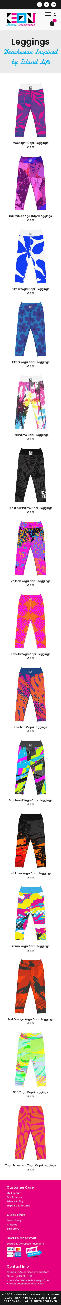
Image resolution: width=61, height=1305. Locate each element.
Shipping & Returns (18, 1205)
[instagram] (39, 4)
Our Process (14, 1197)
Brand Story (14, 1220)
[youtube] (53, 4)
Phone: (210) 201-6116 (20, 1276)
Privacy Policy (15, 1201)
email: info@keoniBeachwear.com (28, 1272)
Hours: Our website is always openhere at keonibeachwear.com (28, 1282)
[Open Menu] (48, 14)
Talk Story (13, 1228)
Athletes (12, 1224)
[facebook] (46, 4)
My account (14, 1193)
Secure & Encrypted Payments (25, 1243)
